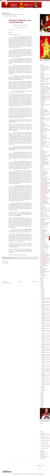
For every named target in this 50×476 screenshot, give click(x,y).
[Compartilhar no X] (13, 257)
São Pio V (42, 249)
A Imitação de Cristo (43, 68)
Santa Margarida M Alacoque (44, 234)
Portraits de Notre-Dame (44, 213)
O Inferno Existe (43, 180)
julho (42, 295)
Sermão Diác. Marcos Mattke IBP (45, 254)
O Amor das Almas (43, 178)
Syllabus (42, 266)
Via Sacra (42, 273)
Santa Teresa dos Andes (43, 237)
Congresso (42, 106)
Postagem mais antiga (35, 281)
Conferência (42, 103)
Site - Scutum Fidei (43, 458)
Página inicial (20, 281)
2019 (41, 396)
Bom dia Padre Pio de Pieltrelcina (45, 83)
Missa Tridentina (43, 160)
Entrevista (42, 121)
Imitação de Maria (43, 141)
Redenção (42, 220)
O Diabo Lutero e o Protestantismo (45, 179)
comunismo (42, 101)
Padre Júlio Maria (43, 195)
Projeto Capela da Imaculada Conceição (16, 8)
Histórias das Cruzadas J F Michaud (45, 138)
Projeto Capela (42, 219)
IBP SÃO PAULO (43, 140)
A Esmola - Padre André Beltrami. (45, 67)
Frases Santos (42, 135)
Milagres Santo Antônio (43, 159)
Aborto (41, 71)
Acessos (42, 72)
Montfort (42, 165)
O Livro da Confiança (43, 181)
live (41, 149)
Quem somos (3, 8)
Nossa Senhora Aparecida (44, 171)
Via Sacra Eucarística (43, 274)
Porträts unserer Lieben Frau (44, 215)
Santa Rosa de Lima (43, 236)
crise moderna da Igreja (43, 109)
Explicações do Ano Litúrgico (44, 129)
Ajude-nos (8, 8)
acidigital (42, 73)
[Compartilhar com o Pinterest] (14, 257)
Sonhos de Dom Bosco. (43, 265)
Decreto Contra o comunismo (44, 448)
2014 (41, 287)
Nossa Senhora (42, 170)
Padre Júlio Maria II (43, 196)
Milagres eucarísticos (43, 158)
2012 (41, 284)
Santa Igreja (42, 233)
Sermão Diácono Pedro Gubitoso (45, 255)
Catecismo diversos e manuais (44, 89)
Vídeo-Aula (42, 275)
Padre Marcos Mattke (43, 199)
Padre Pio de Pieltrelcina (44, 201)
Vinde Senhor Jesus (43, 276)
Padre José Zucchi (43, 194)
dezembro (43, 390)
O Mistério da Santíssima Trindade (45, 182)
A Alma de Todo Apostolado (44, 66)
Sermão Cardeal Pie (43, 252)
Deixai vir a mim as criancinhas (44, 113)
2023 (41, 401)
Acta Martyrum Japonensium (44, 74)
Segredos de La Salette (43, 250)
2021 (41, 399)
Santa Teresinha (43, 238)
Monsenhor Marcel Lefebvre (44, 164)
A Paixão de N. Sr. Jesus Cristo (44, 69)
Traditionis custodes (43, 270)
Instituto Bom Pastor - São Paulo (45, 144)
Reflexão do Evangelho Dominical (45, 222)
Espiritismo (42, 122)
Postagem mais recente (5, 281)
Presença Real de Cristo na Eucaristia (45, 218)
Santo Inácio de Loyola (43, 241)
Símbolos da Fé (42, 264)
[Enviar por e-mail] (11, 257)
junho (42, 294)
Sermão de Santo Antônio (44, 253)
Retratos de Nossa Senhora (44, 223)
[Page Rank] (40, 467)
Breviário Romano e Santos (44, 84)
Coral (41, 107)
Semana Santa (42, 251)
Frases (41, 134)
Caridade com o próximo (44, 86)
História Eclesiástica (43, 137)
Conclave (42, 102)
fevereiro (43, 289)
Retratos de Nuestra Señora (44, 224)
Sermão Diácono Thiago (44, 256)
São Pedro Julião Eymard (44, 248)
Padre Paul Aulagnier (43, 200)
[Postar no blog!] (12, 257)
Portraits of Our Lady (43, 214)
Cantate (41, 85)
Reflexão (42, 221)
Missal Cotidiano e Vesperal (44, 161)
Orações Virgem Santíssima (44, 187)
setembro (43, 386)
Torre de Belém (42, 269)
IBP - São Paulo (43, 457)
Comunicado (42, 100)
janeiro (42, 288)
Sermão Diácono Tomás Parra (8, 258)
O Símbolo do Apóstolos (44, 184)
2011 (41, 283)
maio (42, 293)
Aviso (41, 82)
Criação (42, 108)
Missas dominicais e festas (44, 162)
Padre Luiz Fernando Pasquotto (44, 198)
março (42, 290)
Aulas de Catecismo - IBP (44, 81)
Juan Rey (42, 145)
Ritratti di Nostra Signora (44, 226)
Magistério (42, 150)
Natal (41, 167)
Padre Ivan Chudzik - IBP (44, 193)
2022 (41, 400)
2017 (41, 394)
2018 (41, 395)
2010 (41, 282)
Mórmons (42, 166)
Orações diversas (43, 186)
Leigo (41, 148)
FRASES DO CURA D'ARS (44, 443)
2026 (41, 405)
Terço (41, 267)
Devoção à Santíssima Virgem (44, 114)
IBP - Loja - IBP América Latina (45, 456)
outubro (43, 387)
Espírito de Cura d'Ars (43, 123)
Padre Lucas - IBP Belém (44, 197)
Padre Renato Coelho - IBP (44, 202)
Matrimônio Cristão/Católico (44, 151)
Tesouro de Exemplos (43, 268)
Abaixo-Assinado (43, 70)
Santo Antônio (42, 239)
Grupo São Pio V (43, 136)
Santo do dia (42, 240)
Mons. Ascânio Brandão (44, 163)
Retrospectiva (42, 225)
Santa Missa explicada (43, 235)
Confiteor (42, 105)
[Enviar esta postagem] (10, 257)
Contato (23, 8)
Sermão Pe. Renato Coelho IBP (44, 263)
